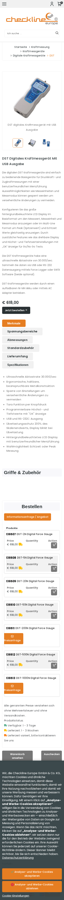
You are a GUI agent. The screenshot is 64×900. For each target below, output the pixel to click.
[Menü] (4, 4)
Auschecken (52, 754)
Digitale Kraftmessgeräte (29, 55)
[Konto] (52, 4)
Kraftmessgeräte (34, 51)
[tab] (14, 323)
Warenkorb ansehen (17, 756)
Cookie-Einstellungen (15, 896)
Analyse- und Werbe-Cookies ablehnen (33, 886)
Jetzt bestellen (15, 310)
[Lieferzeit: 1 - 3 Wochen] (21, 544)
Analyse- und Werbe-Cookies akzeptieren (33, 874)
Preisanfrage (12, 640)
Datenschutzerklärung (18, 858)
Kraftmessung (40, 47)
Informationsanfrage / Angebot (27, 517)
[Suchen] (57, 33)
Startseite (20, 47)
